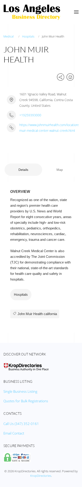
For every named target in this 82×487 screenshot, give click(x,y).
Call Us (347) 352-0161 (21, 423)
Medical (8, 36)
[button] (76, 12)
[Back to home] (31, 12)
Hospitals (28, 36)
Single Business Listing (20, 391)
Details (23, 169)
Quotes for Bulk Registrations (25, 401)
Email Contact (13, 433)
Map (59, 169)
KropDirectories (40, 476)
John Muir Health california (37, 314)
